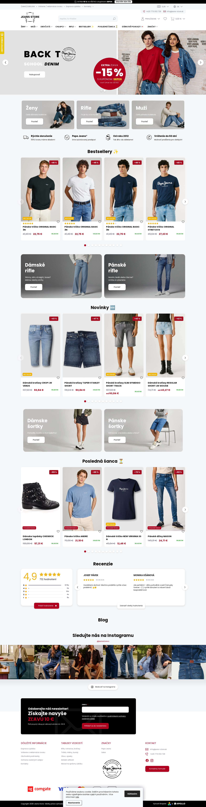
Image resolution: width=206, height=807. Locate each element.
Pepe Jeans (106, 749)
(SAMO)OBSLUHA (28, 6)
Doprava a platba (73, 6)
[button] (8, 62)
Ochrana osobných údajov (32, 760)
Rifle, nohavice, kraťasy (70, 749)
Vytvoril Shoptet (159, 803)
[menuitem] (24, 26)
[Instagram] (152, 760)
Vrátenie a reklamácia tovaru (33, 752)
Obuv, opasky (66, 756)
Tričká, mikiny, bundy (69, 752)
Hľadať (114, 19)
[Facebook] (147, 760)
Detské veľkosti (67, 760)
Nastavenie (74, 802)
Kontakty (87, 6)
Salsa (103, 752)
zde (77, 797)
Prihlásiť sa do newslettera (95, 726)
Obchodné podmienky (30, 756)
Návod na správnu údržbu (71, 764)
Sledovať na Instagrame (105, 687)
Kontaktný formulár (157, 769)
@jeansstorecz (103, 641)
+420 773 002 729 (157, 754)
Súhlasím (132, 793)
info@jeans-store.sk (158, 749)
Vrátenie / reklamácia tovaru (50, 6)
